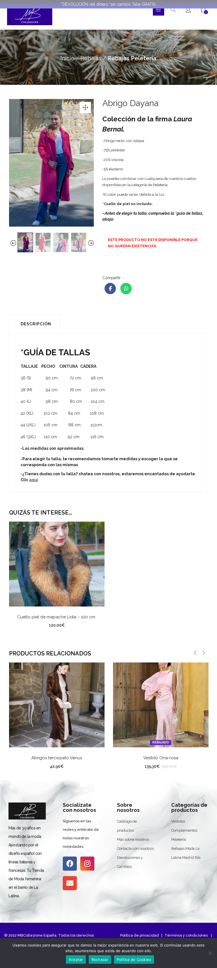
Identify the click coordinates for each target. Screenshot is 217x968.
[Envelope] (70, 883)
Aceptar (76, 959)
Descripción (36, 324)
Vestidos (178, 821)
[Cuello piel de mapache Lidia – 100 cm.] (57, 563)
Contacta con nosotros (135, 848)
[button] (203, 10)
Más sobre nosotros (133, 839)
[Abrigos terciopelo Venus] (57, 704)
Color (34, 765)
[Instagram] (87, 864)
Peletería (178, 839)
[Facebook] (70, 864)
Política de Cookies (134, 959)
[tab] (34, 324)
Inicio (67, 58)
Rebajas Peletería (132, 58)
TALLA (139, 765)
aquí (33, 479)
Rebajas (91, 58)
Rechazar (100, 959)
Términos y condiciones (186, 935)
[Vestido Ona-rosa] (161, 704)
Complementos (184, 830)
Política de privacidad (139, 935)
